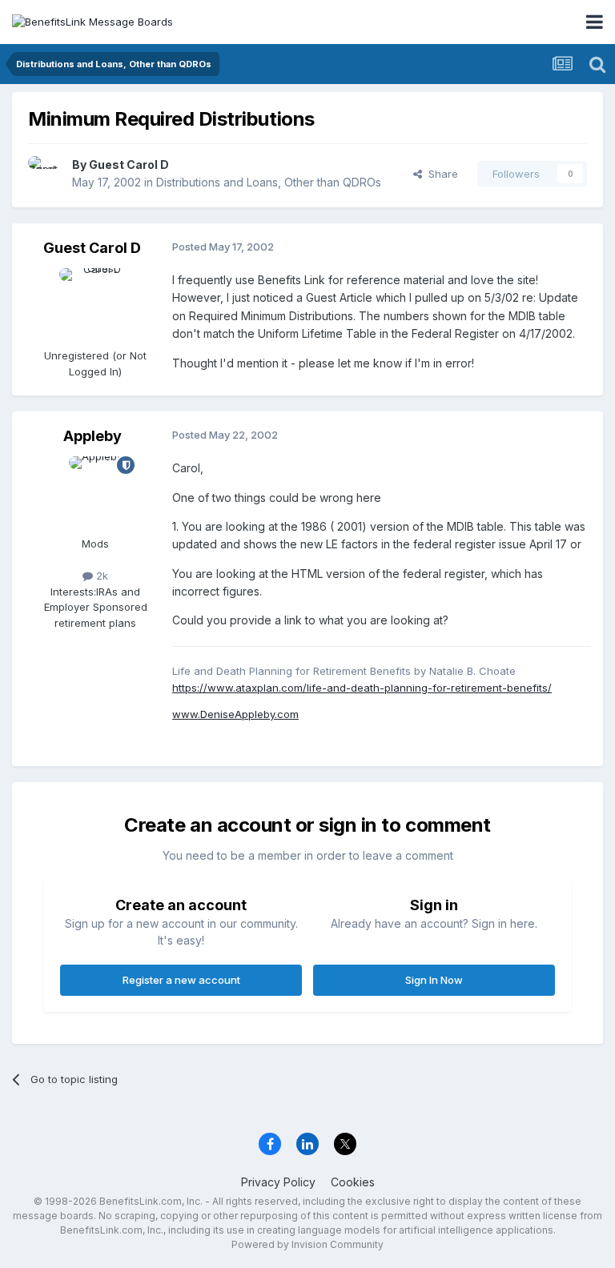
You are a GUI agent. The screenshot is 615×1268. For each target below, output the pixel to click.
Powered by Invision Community (307, 1244)
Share (440, 173)
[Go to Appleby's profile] (95, 492)
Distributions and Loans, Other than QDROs (268, 182)
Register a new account (181, 979)
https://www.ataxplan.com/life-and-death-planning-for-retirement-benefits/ (362, 687)
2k (100, 575)
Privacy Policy (278, 1182)
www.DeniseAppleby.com (235, 714)
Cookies (353, 1182)
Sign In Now (434, 979)
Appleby (92, 435)
